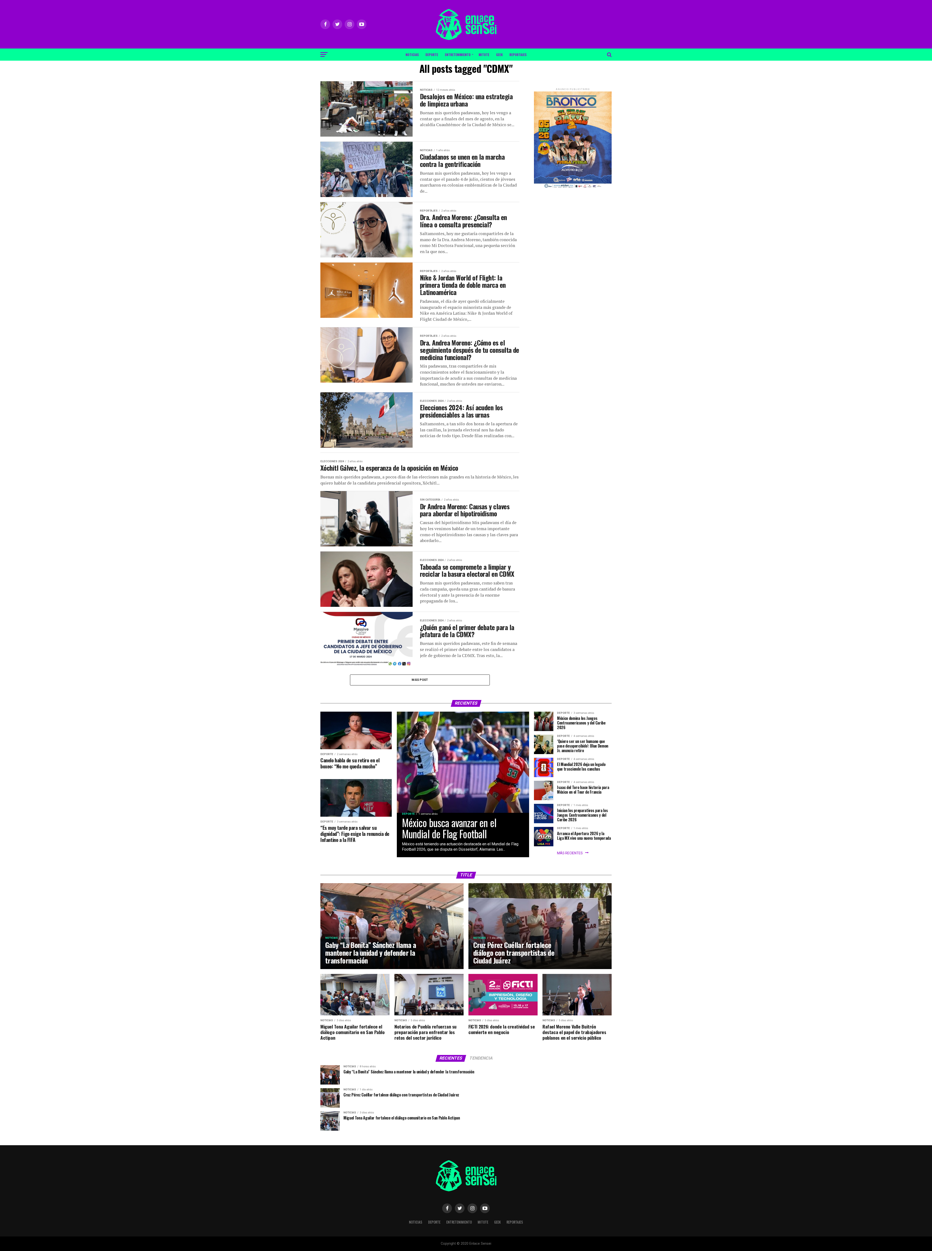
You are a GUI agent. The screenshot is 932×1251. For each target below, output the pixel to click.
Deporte (431, 54)
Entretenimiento (458, 54)
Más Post (420, 680)
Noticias (412, 54)
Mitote (484, 54)
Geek (499, 54)
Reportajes (517, 54)
